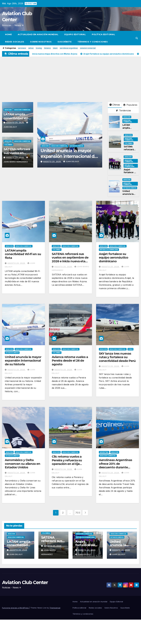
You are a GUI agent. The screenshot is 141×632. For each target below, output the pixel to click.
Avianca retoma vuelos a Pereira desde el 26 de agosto (66, 156)
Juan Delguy (72, 161)
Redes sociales (14, 41)
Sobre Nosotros (40, 41)
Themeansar (54, 608)
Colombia (8, 144)
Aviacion (8, 110)
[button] (137, 38)
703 (77, 512)
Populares (131, 104)
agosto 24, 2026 (16, 473)
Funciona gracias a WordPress (15, 608)
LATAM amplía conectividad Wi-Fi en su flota (17, 118)
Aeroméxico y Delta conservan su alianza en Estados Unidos (22, 463)
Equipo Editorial (75, 34)
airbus (30, 48)
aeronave (22, 48)
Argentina (104, 452)
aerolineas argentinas (69, 48)
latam (55, 48)
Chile (130, 349)
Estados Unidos (129, 188)
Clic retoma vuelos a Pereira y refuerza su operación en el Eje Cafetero (67, 462)
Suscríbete (64, 41)
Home (8, 34)
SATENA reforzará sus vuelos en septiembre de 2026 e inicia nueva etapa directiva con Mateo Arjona (70, 261)
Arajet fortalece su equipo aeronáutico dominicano (113, 257)
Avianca (47, 48)
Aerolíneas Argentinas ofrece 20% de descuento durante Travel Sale (115, 465)
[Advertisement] (70, 77)
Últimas (116, 104)
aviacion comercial (87, 48)
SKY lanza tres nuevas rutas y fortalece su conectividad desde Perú (117, 357)
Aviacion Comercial (22, 110)
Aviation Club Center (25, 582)
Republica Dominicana (129, 165)
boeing (39, 48)
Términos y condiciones (93, 41)
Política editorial (103, 34)
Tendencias (124, 110)
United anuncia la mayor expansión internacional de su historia (23, 360)
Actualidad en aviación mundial (38, 34)
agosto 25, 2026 (15, 122)
